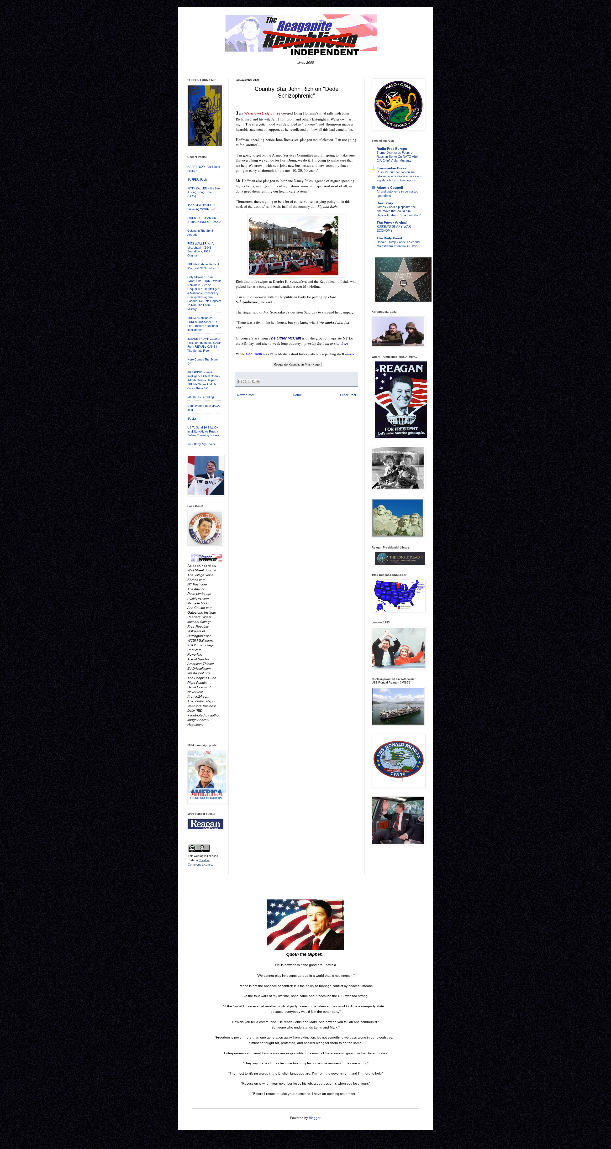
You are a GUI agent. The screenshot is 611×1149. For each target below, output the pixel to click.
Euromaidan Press (391, 168)
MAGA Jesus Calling (200, 397)
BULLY (191, 418)
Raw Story (385, 203)
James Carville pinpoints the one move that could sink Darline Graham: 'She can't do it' (399, 211)
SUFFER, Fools (197, 179)
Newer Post (245, 395)
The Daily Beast (389, 238)
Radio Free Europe (392, 149)
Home (297, 395)
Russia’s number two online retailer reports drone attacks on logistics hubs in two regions (399, 176)
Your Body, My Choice (201, 444)
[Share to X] (249, 381)
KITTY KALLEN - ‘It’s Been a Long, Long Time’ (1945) (204, 192)
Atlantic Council (390, 187)
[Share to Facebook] (253, 381)
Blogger (314, 1118)
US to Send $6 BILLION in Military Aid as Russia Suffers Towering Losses (203, 431)
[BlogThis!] (244, 381)
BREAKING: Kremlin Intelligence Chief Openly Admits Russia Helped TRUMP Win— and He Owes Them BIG (203, 380)
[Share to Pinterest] (258, 381)
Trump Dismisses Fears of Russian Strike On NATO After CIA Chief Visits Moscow (398, 157)
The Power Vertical (392, 223)
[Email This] (239, 381)
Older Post (348, 395)
